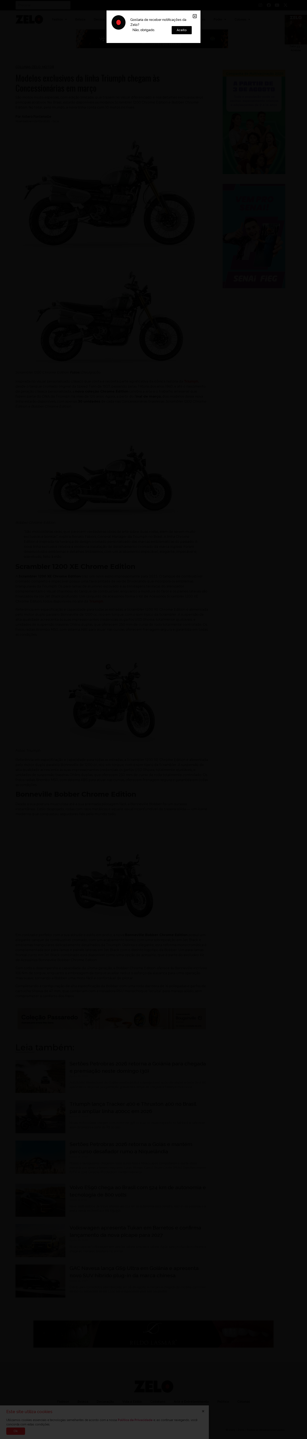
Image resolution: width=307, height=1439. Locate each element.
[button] (194, 16)
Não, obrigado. (143, 30)
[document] (153, 719)
